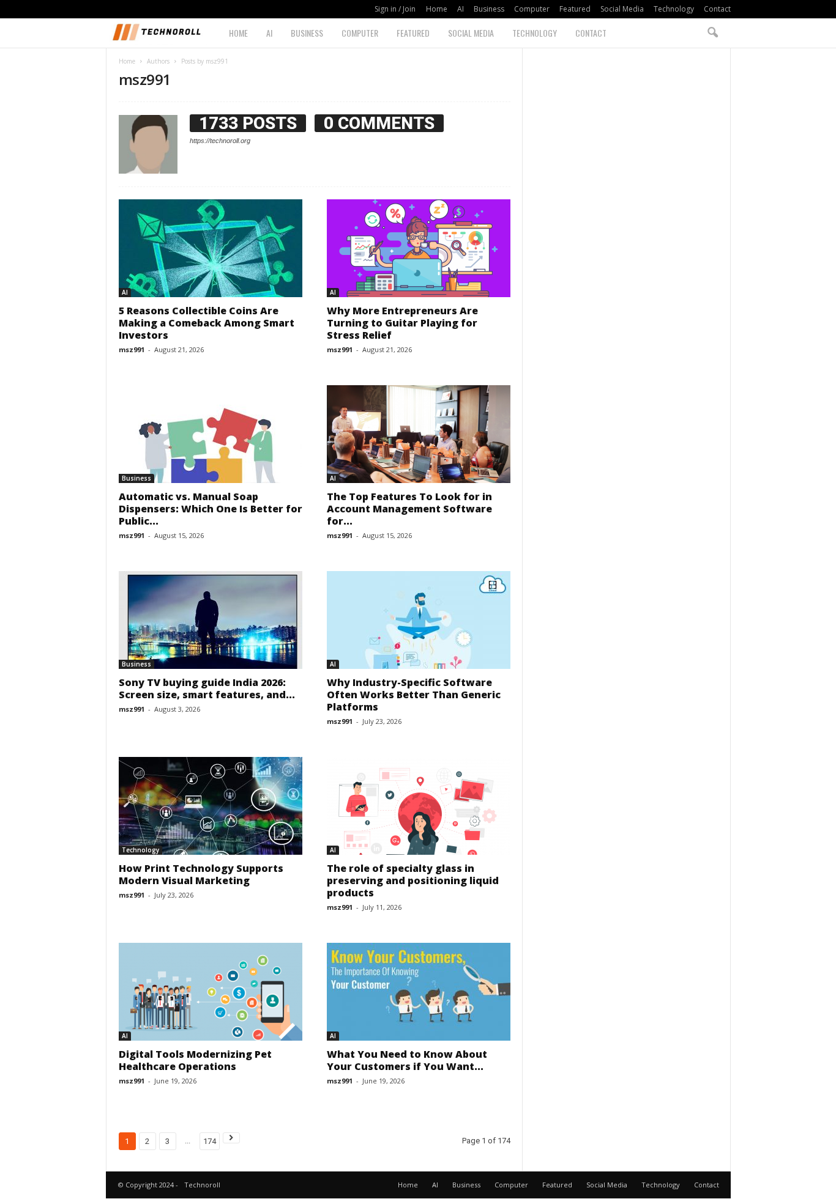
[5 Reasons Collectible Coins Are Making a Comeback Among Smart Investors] (210, 248)
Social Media (622, 9)
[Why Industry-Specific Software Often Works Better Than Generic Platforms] (418, 620)
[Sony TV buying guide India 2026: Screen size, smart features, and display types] (210, 620)
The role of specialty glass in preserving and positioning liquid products (413, 880)
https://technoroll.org (220, 140)
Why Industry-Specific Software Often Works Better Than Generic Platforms (414, 695)
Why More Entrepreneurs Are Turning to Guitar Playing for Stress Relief (402, 323)
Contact (717, 9)
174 (209, 1141)
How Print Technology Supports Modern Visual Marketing (201, 874)
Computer (532, 9)
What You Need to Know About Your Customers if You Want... (407, 1060)
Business (489, 9)
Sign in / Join (395, 9)
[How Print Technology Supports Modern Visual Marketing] (210, 806)
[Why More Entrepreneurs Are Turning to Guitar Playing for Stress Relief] (418, 248)
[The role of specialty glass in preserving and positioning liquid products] (418, 806)
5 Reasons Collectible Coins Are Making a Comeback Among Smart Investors (206, 323)
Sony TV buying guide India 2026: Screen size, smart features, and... (207, 688)
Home (436, 9)
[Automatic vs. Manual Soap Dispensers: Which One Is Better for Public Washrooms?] (210, 434)
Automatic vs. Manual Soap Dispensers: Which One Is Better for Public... (210, 509)
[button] (712, 33)
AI (460, 9)
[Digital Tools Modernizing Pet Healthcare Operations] (210, 992)
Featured (575, 9)
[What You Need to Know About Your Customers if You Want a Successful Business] (418, 992)
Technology (674, 9)
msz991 (131, 349)
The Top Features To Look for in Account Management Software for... (409, 509)
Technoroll (202, 1184)
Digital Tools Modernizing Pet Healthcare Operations (195, 1060)
